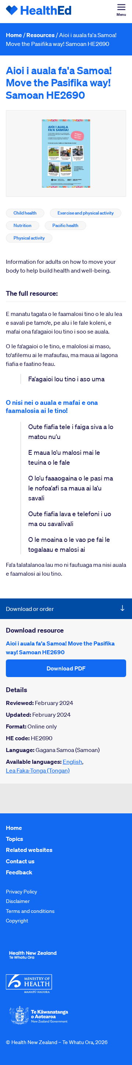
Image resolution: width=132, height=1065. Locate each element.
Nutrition (23, 225)
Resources (40, 35)
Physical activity (29, 238)
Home (14, 35)
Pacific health (65, 225)
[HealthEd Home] (39, 11)
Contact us (20, 861)
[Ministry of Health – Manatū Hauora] (29, 991)
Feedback (19, 872)
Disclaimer (18, 901)
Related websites (29, 849)
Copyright (17, 920)
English (72, 761)
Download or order (30, 608)
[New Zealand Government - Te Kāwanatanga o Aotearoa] (39, 1024)
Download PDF (66, 668)
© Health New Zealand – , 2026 (56, 1042)
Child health (25, 213)
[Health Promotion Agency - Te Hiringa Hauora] (33, 960)
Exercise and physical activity (86, 213)
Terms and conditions (30, 911)
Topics (14, 838)
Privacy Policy (21, 891)
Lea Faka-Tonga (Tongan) (38, 770)
